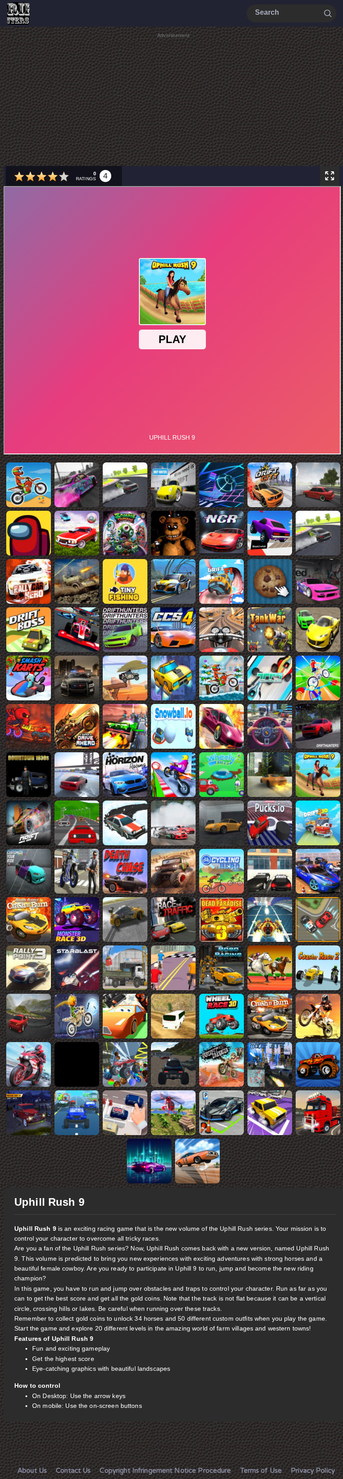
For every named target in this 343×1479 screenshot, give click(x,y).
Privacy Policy (313, 1470)
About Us (32, 1470)
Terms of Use (261, 1470)
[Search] (328, 13)
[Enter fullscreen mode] (329, 176)
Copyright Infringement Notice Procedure (165, 1470)
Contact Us (73, 1470)
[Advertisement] (173, 102)
